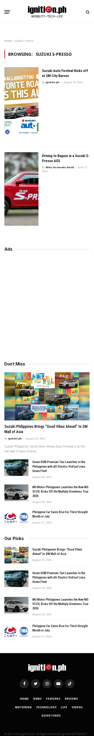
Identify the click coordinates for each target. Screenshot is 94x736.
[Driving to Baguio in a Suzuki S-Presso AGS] (21, 189)
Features (53, 699)
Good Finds (51, 715)
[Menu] (7, 12)
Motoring (23, 707)
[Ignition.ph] (47, 12)
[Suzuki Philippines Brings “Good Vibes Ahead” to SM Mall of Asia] (47, 396)
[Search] (87, 12)
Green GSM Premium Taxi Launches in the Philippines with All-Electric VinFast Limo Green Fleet (58, 466)
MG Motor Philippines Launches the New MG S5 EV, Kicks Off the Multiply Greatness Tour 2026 (60, 491)
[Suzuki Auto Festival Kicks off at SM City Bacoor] (21, 104)
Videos (77, 707)
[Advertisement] (47, 304)
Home (8, 41)
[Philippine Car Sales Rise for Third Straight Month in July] (16, 517)
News (37, 699)
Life (64, 707)
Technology (46, 707)
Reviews (71, 699)
